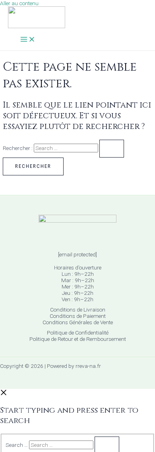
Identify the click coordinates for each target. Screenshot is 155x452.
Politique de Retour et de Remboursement (77, 339)
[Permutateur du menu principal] (28, 39)
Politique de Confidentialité (77, 332)
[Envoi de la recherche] (111, 149)
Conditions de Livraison (77, 309)
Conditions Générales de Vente (78, 322)
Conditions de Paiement (78, 316)
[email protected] (77, 254)
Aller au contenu (19, 3)
